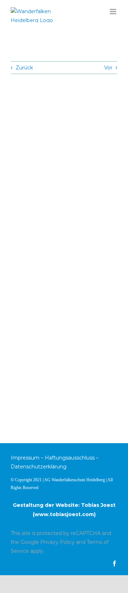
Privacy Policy (57, 542)
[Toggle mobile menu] (113, 11)
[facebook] (114, 563)
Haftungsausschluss (70, 458)
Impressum (25, 458)
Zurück (24, 67)
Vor (108, 67)
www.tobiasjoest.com (64, 514)
